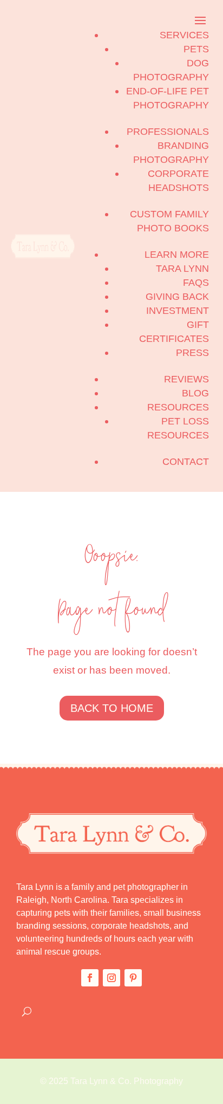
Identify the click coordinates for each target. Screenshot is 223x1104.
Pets (196, 49)
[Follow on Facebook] (90, 977)
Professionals (168, 131)
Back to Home (111, 708)
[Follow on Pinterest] (133, 977)
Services (184, 35)
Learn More (177, 254)
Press (192, 352)
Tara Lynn (182, 268)
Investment (177, 310)
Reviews (186, 379)
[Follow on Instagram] (111, 977)
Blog (195, 393)
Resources (178, 407)
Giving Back (177, 296)
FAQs (196, 282)
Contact (185, 461)
